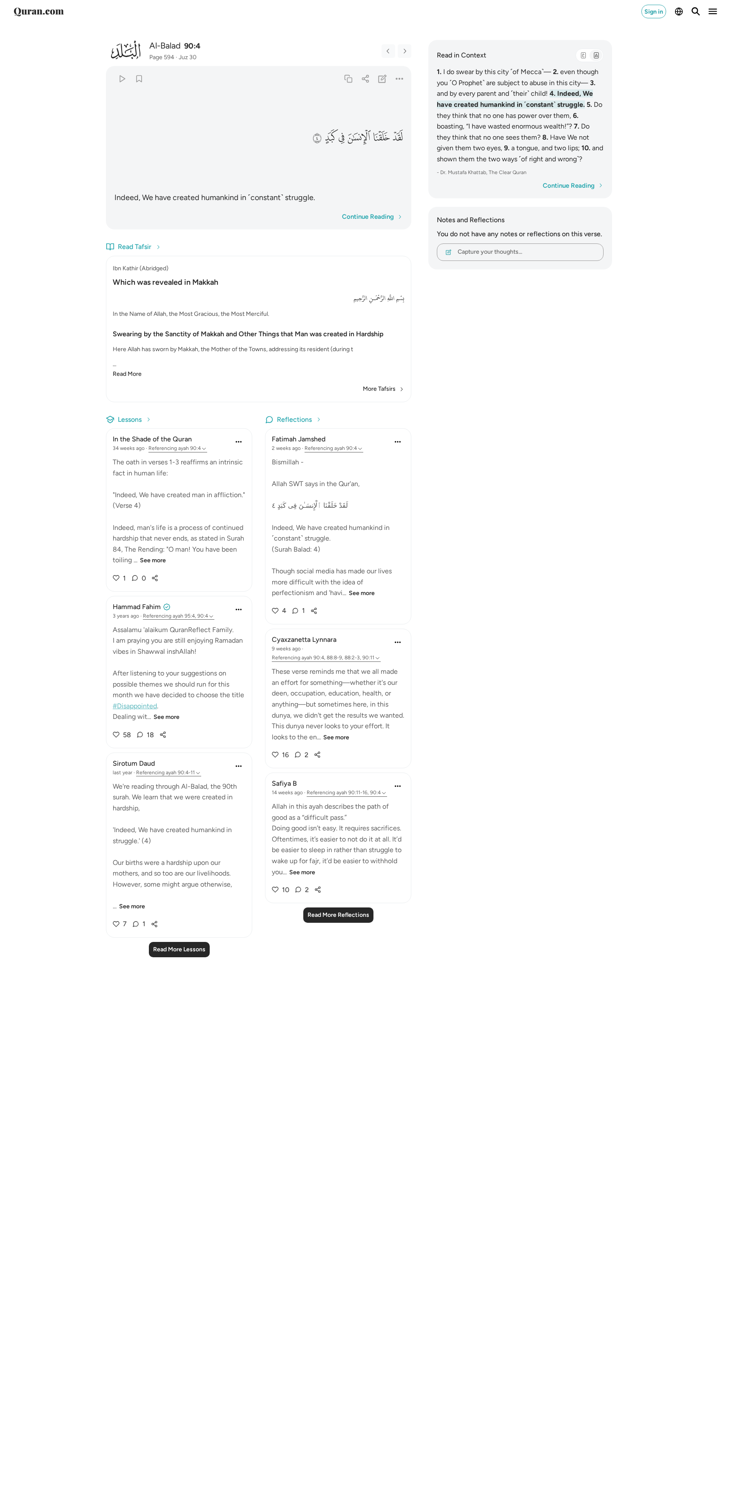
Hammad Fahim (137, 607)
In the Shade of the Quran (152, 439)
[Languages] (678, 11)
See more (153, 560)
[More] (399, 78)
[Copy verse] (348, 78)
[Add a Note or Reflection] (382, 78)
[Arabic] (583, 55)
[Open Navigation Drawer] (712, 11)
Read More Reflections (338, 915)
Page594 (161, 57)
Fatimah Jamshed (298, 439)
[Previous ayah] (388, 51)
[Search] (695, 11)
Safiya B (284, 783)
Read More (127, 374)
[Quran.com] (39, 11)
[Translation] (596, 55)
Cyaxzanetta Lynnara (304, 639)
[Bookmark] (138, 78)
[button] (397, 138)
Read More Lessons (179, 949)
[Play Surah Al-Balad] (121, 78)
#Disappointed (135, 706)
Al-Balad (165, 45)
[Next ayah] (404, 51)
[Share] (365, 78)
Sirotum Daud (134, 763)
